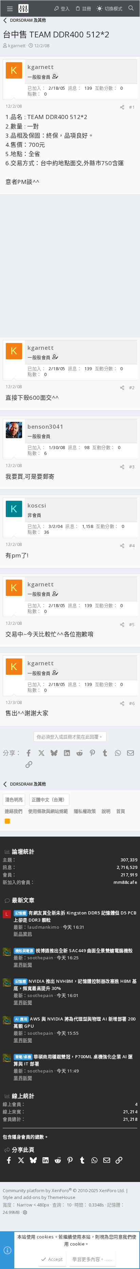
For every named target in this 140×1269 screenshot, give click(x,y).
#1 (132, 107)
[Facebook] (6, 1221)
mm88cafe (125, 882)
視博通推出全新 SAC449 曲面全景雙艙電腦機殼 (74, 950)
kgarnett (16, 45)
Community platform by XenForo (64, 1190)
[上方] (131, 811)
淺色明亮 (14, 799)
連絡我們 (13, 811)
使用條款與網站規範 (48, 811)
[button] (10, 8)
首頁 (120, 811)
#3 (132, 467)
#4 (132, 546)
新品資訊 (23, 934)
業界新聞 (23, 965)
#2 (132, 387)
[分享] (122, 107)
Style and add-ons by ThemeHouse (39, 1197)
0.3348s (96, 1205)
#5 (132, 624)
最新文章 (23, 900)
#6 (132, 703)
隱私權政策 (85, 811)
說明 (106, 811)
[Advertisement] (70, 266)
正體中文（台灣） (49, 799)
